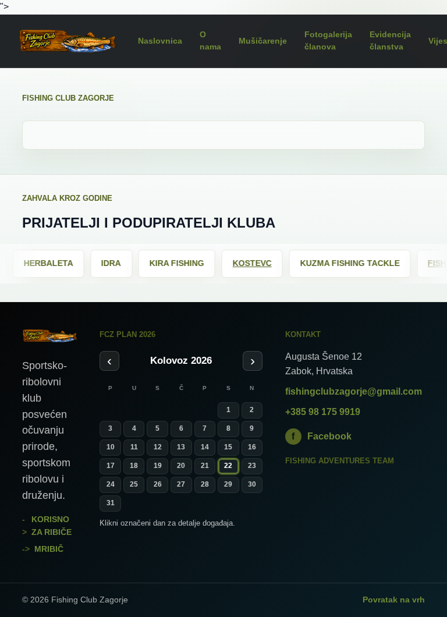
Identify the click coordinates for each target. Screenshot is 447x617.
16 (252, 447)
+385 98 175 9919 (322, 412)
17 (111, 466)
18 (134, 466)
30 (252, 484)
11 (134, 447)
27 (181, 484)
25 (134, 484)
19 (158, 466)
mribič (48, 549)
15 (228, 447)
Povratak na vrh (394, 599)
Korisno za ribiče (51, 526)
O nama (210, 41)
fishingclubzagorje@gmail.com (353, 391)
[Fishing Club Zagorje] (67, 40)
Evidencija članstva (390, 41)
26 (158, 484)
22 (228, 466)
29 (228, 484)
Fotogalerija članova (328, 41)
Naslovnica (160, 40)
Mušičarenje (263, 40)
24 (111, 484)
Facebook (322, 436)
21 (205, 466)
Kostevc (222, 263)
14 (205, 447)
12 (158, 447)
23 (252, 466)
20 (181, 466)
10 (111, 447)
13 (181, 447)
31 (111, 503)
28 (205, 484)
